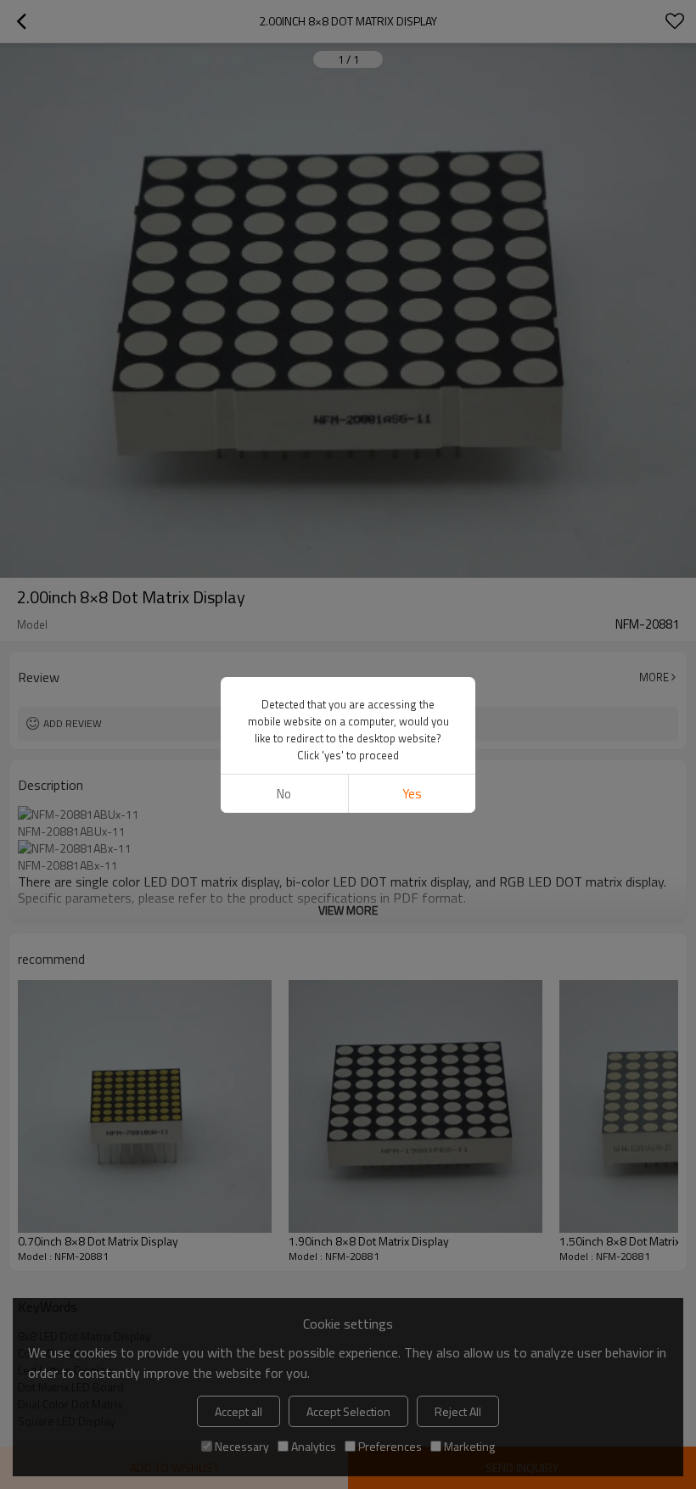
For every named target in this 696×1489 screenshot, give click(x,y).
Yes (412, 793)
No (284, 793)
